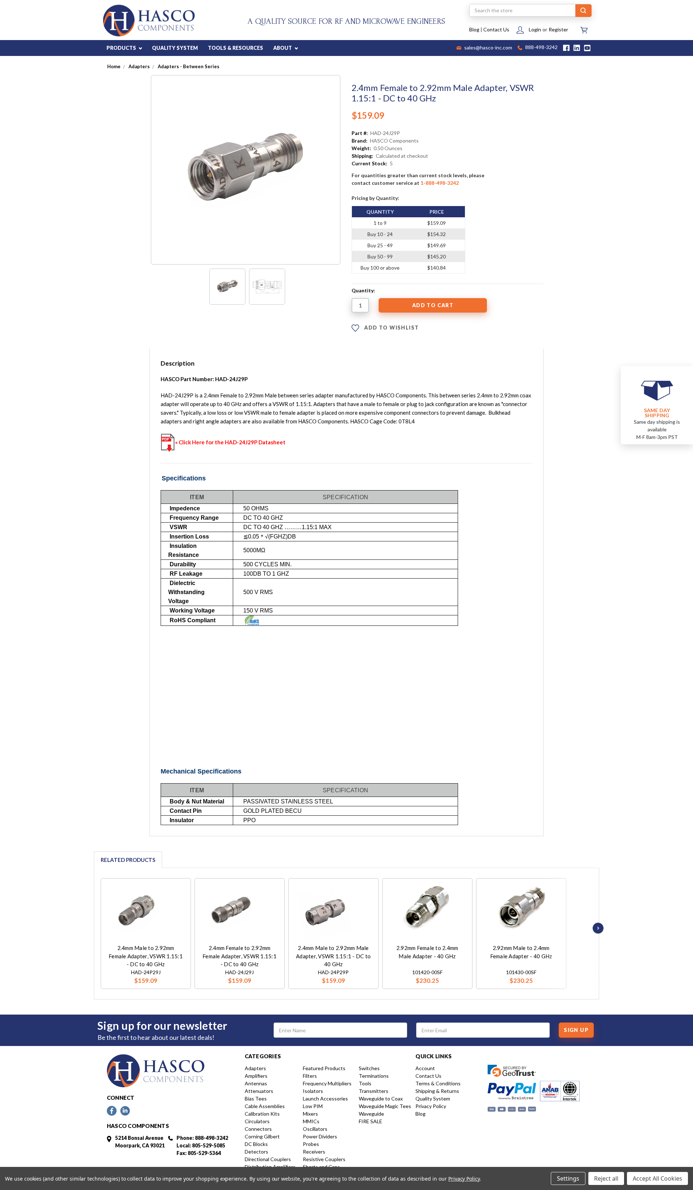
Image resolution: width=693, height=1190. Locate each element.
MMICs (311, 1121)
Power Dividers (320, 1136)
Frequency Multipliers (327, 1083)
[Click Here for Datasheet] (168, 442)
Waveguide (371, 1114)
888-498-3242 (541, 47)
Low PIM (313, 1106)
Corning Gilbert (262, 1136)
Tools (365, 1083)
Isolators (313, 1091)
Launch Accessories (325, 1098)
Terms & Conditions (438, 1083)
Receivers (314, 1151)
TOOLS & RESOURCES (235, 48)
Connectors (258, 1129)
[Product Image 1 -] (227, 287)
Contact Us (496, 29)
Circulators (257, 1121)
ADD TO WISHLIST (391, 327)
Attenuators (259, 1091)
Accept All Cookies (657, 1178)
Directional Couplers (268, 1159)
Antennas (256, 1083)
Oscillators (315, 1129)
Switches (369, 1068)
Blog (474, 29)
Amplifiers (256, 1076)
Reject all (606, 1178)
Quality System (432, 1098)
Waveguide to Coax (381, 1098)
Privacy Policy (430, 1106)
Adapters (255, 1068)
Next (596, 928)
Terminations (374, 1076)
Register (558, 29)
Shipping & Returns (437, 1091)
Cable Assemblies (265, 1106)
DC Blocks (256, 1144)
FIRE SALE (370, 1121)
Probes (311, 1144)
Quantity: (363, 290)
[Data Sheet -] (267, 287)
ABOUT (283, 48)
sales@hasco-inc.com (487, 48)
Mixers (310, 1114)
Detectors (256, 1151)
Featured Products (324, 1068)
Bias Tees (256, 1098)
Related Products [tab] (128, 859)
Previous (91, 928)
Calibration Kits (262, 1114)
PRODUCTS (121, 48)
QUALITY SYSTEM (175, 48)
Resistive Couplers (324, 1159)
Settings (568, 1178)
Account (425, 1068)
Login (535, 29)
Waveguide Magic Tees (385, 1106)
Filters (310, 1076)
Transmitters (373, 1091)
